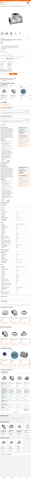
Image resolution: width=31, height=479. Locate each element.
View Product (3, 450)
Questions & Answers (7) (9, 40)
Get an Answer (27, 119)
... (0, 6)
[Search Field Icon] (28, 2)
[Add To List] (28, 38)
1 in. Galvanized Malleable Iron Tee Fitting (19, 448)
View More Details (3, 48)
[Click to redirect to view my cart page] (29, 2)
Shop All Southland (21, 129)
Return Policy (3, 159)
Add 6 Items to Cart (5, 104)
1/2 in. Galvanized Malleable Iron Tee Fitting (11, 448)
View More (15, 411)
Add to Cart (5, 365)
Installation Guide (22, 132)
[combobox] (15, 2)
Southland (2, 446)
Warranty (21, 131)
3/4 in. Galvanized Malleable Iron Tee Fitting (3, 448)
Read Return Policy (4, 80)
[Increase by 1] (8, 74)
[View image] (2, 33)
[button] (15, 124)
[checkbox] (1, 86)
